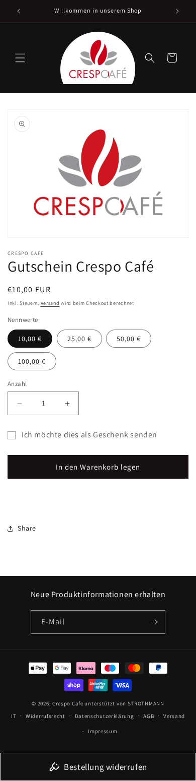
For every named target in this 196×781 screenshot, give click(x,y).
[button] (20, 58)
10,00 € (30, 338)
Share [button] (27, 528)
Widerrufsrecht (45, 716)
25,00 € (79, 338)
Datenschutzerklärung (104, 716)
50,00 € (129, 338)
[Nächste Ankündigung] (177, 11)
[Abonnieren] (154, 622)
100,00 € (32, 361)
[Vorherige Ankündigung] (19, 11)
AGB (148, 716)
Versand (50, 303)
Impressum (102, 731)
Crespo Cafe (67, 703)
